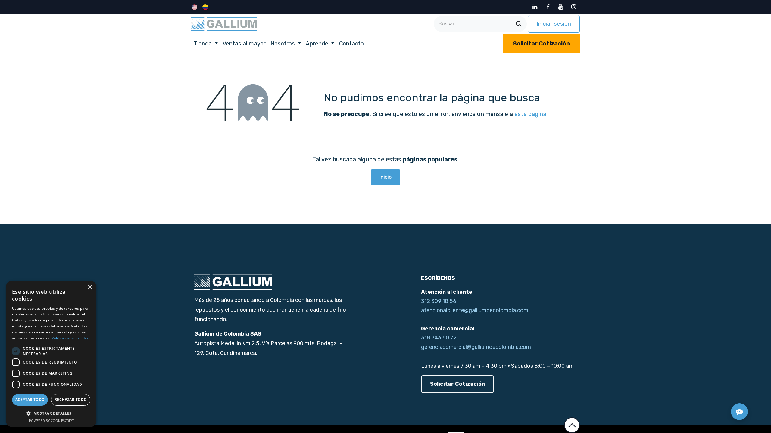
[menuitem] (195, 7)
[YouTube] (561, 7)
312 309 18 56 (438, 301)
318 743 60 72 (439, 337)
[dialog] (51, 354)
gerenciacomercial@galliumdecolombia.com (476, 347)
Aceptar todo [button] (30, 399)
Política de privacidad (70, 338)
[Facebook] (548, 7)
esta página (530, 114)
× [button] (89, 287)
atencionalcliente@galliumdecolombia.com (474, 310)
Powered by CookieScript (51, 420)
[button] (572, 425)
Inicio (385, 177)
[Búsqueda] (519, 24)
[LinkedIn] (535, 7)
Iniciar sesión (554, 23)
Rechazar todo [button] (71, 399)
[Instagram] (573, 7)
